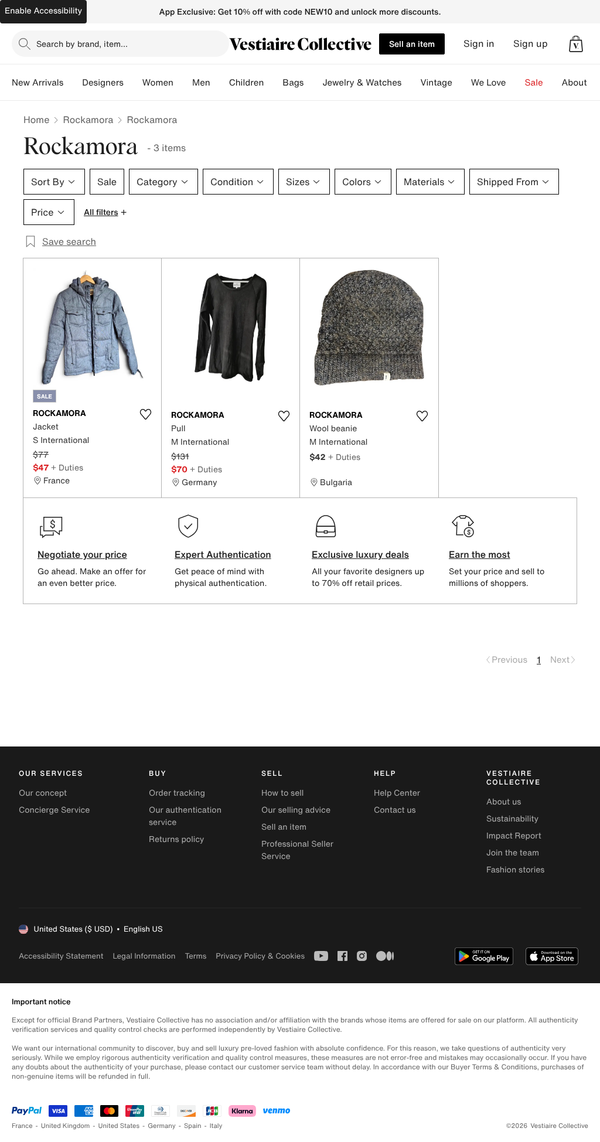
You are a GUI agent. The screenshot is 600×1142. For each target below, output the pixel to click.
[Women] (183, 82)
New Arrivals (37, 82)
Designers (103, 82)
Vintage (436, 82)
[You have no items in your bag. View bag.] (576, 44)
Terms (195, 956)
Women (157, 82)
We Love (488, 82)
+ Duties (67, 467)
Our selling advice (295, 810)
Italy (216, 1125)
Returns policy (176, 839)
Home (36, 120)
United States (119, 1125)
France (22, 1125)
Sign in (479, 44)
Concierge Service (54, 810)
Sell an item (412, 44)
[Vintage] (461, 82)
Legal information (143, 956)
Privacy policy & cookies (260, 956)
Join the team (512, 853)
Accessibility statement (61, 956)
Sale (534, 82)
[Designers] (133, 82)
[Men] (219, 82)
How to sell (282, 793)
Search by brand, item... (82, 44)
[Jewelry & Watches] (410, 82)
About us (503, 802)
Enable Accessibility (43, 11)
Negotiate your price (82, 554)
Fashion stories (515, 870)
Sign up (530, 44)
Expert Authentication (223, 554)
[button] (576, 44)
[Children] (273, 82)
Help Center (397, 793)
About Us (581, 82)
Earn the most (479, 554)
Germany (162, 1125)
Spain (193, 1125)
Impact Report (513, 836)
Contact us (395, 810)
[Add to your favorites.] (145, 414)
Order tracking (177, 793)
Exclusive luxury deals (360, 554)
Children (246, 82)
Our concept (43, 793)
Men (201, 82)
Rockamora (88, 120)
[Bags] (313, 82)
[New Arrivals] (72, 82)
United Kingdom (65, 1125)
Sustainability (512, 819)
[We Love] (515, 82)
